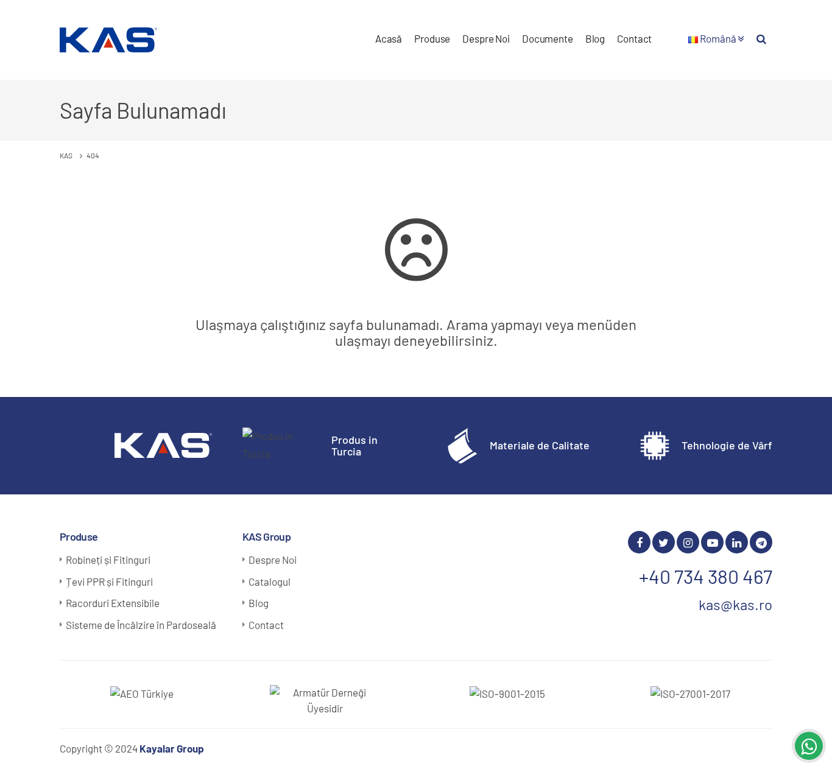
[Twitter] (663, 542)
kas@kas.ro (735, 604)
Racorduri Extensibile (113, 603)
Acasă (388, 38)
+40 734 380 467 (705, 576)
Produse (432, 38)
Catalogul (270, 581)
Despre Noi (486, 38)
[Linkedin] (736, 542)
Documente (547, 38)
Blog (595, 38)
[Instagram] (688, 542)
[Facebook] (639, 542)
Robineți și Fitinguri (108, 559)
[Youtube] (712, 542)
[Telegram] (761, 542)
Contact (634, 38)
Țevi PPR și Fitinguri (109, 581)
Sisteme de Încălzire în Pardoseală (141, 625)
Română (718, 38)
